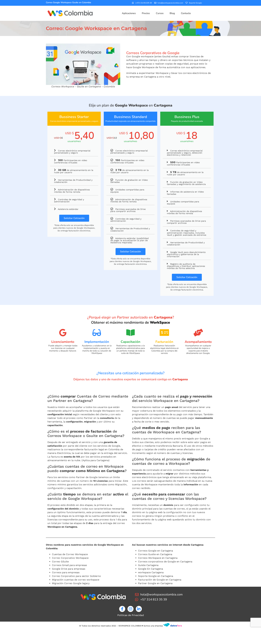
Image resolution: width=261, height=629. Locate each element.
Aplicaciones (129, 13)
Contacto (186, 13)
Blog (172, 13)
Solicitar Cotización (74, 218)
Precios (146, 13)
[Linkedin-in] (139, 609)
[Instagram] (130, 609)
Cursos (160, 13)
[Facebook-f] (122, 609)
